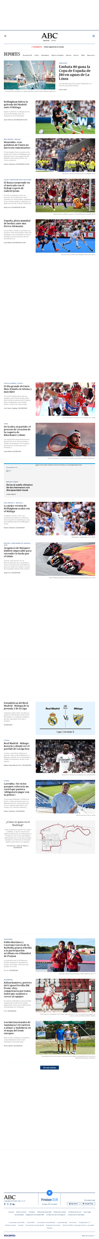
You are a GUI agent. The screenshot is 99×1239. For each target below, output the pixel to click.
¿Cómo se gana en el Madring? (18, 823)
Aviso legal (87, 1212)
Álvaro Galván (8, 1046)
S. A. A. (6, 970)
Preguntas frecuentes (53, 1225)
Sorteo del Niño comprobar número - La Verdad (78, 1225)
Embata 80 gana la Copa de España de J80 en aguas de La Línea (74, 72)
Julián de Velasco (22, 846)
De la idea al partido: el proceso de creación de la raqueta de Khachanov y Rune (17, 431)
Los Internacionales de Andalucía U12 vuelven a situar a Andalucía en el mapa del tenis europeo (17, 1028)
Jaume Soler (63, 89)
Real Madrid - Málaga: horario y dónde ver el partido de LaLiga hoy (16, 746)
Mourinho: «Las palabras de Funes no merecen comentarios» (17, 145)
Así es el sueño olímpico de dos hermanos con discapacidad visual (19, 487)
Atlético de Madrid (57, 55)
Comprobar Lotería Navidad (46, 1222)
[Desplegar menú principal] (5, 36)
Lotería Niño (31, 1222)
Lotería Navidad (62, 1222)
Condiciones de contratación (56, 1215)
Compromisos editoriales (76, 1215)
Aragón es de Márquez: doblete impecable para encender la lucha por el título (18, 552)
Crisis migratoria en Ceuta (54, 47)
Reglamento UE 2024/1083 (35, 1215)
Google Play (89, 1204)
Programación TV (84, 1222)
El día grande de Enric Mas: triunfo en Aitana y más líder (18, 389)
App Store (74, 1204)
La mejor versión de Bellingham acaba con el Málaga (17, 508)
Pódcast (49, 1228)
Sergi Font (7, 207)
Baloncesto (91, 55)
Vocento (11, 1212)
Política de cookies (59, 1212)
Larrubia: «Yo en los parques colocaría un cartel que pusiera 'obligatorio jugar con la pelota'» (16, 789)
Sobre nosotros (21, 1212)
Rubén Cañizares (9, 164)
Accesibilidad (19, 1215)
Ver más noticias (49, 1068)
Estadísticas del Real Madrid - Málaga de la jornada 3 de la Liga (16, 705)
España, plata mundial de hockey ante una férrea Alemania (17, 223)
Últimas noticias (10, 1225)
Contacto (32, 1212)
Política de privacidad (44, 1212)
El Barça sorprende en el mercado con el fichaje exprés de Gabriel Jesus (17, 187)
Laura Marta (8, 242)
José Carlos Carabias (11, 408)
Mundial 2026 (27, 55)
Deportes (12, 54)
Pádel (83, 55)
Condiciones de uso (74, 1212)
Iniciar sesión (93, 36)
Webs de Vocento (88, 1236)
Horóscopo (73, 1222)
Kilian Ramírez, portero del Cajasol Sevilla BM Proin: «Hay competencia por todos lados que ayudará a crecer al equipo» (18, 989)
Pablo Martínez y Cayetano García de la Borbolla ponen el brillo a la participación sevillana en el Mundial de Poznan (18, 949)
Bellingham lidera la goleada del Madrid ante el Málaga (16, 104)
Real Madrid (45, 55)
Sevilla (53, 40)
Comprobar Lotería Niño (17, 1222)
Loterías (20, 1225)
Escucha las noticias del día (35, 1225)
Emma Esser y (12, 846)
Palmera (68, 55)
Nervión (76, 55)
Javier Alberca (8, 120)
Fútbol (36, 55)
